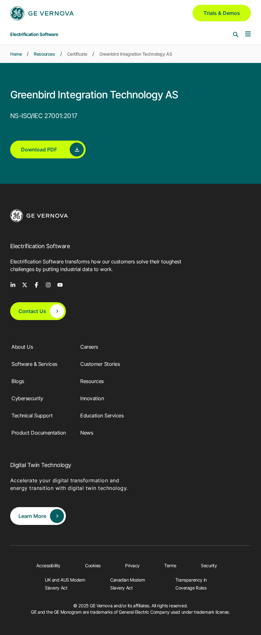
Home (16, 54)
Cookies (93, 565)
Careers (89, 347)
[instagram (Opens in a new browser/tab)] (48, 284)
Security (209, 565)
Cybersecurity (27, 398)
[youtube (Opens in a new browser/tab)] (60, 284)
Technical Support (32, 415)
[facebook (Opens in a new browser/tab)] (36, 284)
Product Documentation (38, 432)
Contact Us (32, 311)
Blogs (17, 381)
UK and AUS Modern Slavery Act (65, 583)
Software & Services (34, 364)
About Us (22, 347)
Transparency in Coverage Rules (191, 583)
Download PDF (39, 149)
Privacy (132, 565)
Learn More (32, 516)
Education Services (101, 415)
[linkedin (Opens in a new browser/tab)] (13, 284)
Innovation (92, 398)
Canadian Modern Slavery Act (127, 583)
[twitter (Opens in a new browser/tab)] (24, 284)
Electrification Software (34, 34)
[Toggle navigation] (248, 34)
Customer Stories (100, 364)
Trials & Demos (221, 13)
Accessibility (48, 565)
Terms (170, 565)
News (86, 432)
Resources (44, 54)
